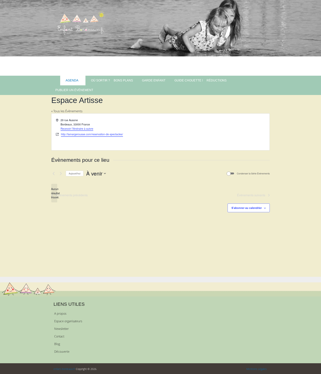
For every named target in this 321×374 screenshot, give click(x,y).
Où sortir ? (100, 80)
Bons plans (123, 80)
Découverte (61, 352)
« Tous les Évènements (66, 111)
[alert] (54, 193)
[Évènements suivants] (61, 173)
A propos (60, 313)
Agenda (71, 80)
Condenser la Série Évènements (253, 173)
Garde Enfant (154, 80)
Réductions (217, 80)
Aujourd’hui (74, 173)
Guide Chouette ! (188, 80)
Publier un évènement (74, 90)
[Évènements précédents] (53, 173)
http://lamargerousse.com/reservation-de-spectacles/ (92, 134)
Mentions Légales (256, 369)
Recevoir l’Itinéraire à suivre (77, 128)
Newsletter (61, 329)
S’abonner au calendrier (246, 208)
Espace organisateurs (68, 321)
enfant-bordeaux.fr (64, 369)
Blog (57, 344)
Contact (59, 336)
